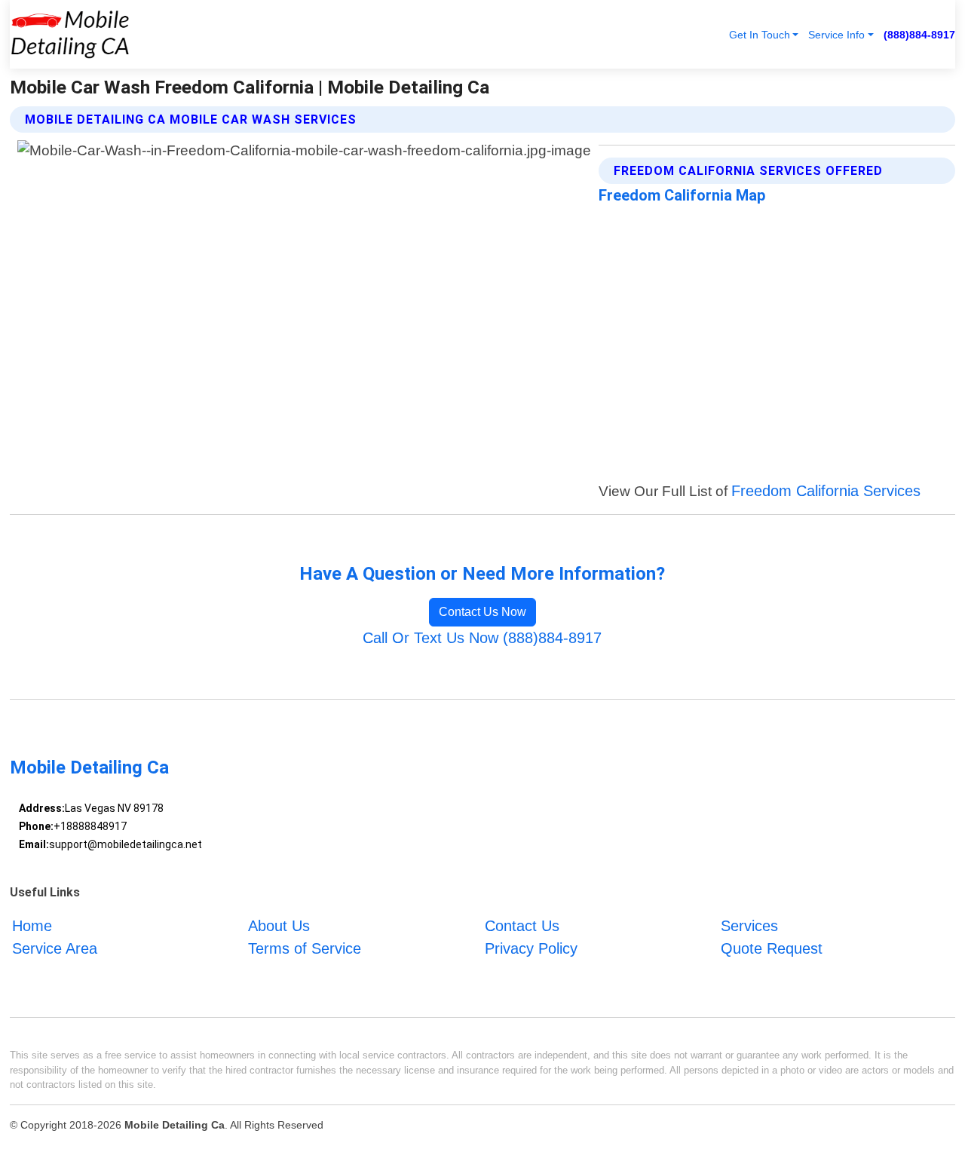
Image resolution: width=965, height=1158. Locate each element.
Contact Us (522, 926)
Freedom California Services (826, 490)
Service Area (54, 948)
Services (749, 926)
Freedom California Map (682, 195)
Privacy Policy (531, 948)
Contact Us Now (482, 611)
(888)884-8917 (919, 35)
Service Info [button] (836, 35)
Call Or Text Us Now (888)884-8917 (482, 638)
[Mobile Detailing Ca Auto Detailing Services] (70, 34)
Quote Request (772, 948)
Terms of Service (304, 948)
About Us (279, 926)
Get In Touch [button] (759, 35)
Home (32, 926)
